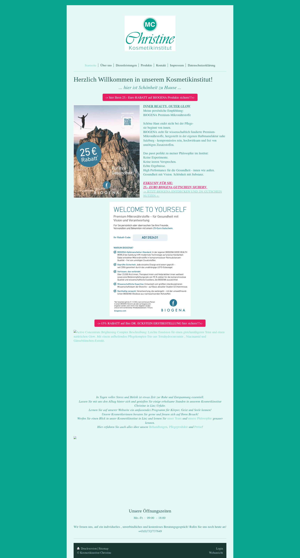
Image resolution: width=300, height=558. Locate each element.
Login (219, 548)
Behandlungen (158, 427)
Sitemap (103, 548)
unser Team (174, 418)
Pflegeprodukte (178, 427)
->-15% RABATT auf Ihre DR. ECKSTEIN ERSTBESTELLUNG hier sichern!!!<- (150, 323)
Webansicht (216, 553)
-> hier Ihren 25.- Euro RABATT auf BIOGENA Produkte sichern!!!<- (150, 97)
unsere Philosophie (200, 418)
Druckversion (88, 548)
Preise (198, 427)
